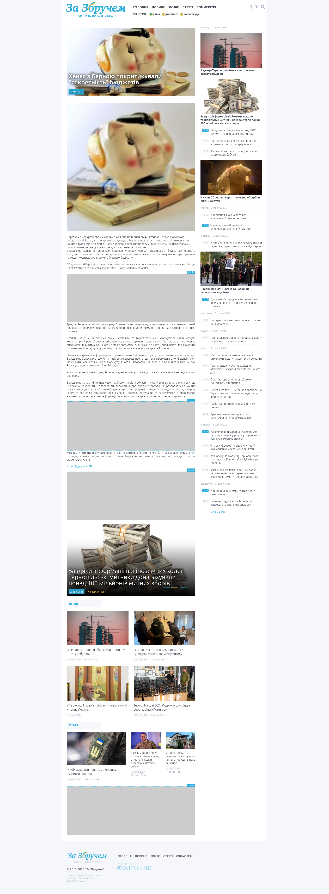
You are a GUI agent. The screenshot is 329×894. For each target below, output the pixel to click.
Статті (187, 7)
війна (156, 14)
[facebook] (251, 7)
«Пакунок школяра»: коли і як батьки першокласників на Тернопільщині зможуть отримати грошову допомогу (234, 473)
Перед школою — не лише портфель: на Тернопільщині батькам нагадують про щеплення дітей (236, 393)
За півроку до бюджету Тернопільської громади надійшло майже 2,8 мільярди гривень (235, 459)
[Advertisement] (131, 298)
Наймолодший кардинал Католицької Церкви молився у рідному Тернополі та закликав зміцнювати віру (235, 435)
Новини (159, 7)
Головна (140, 7)
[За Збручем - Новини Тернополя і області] (96, 8)
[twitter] (257, 7)
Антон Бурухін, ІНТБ (79, 466)
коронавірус (192, 14)
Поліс (174, 7)
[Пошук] (263, 7)
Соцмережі (206, 7)
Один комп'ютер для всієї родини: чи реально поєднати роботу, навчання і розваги (233, 303)
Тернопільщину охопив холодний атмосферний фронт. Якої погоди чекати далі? (235, 369)
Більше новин (218, 512)
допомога (171, 14)
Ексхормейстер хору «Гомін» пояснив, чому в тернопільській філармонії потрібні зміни (145, 759)
